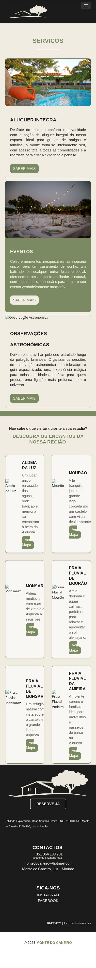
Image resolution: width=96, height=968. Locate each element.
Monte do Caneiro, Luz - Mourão (48, 869)
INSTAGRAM (48, 895)
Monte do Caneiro (54, 943)
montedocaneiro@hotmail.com (48, 863)
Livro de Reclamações (77, 923)
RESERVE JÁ (48, 804)
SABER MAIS (24, 168)
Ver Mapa (26, 542)
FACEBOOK (48, 901)
